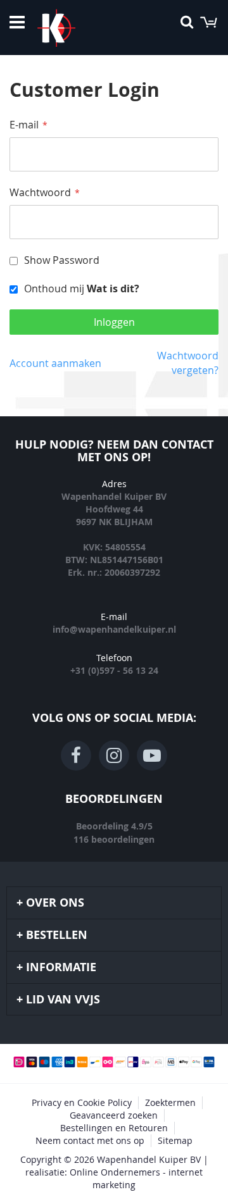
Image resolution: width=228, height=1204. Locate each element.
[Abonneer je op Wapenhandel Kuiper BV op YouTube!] (152, 755)
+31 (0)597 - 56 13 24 (114, 670)
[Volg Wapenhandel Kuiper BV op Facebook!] (76, 755)
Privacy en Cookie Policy (82, 1102)
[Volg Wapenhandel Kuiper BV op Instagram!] (114, 755)
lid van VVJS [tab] (63, 999)
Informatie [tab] (61, 967)
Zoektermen (170, 1102)
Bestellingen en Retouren (114, 1128)
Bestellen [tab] (56, 935)
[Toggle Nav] (17, 22)
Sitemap (175, 1140)
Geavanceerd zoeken (114, 1115)
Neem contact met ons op (89, 1140)
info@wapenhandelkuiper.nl (114, 629)
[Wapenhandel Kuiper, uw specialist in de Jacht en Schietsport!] (75, 28)
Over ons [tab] (55, 902)
